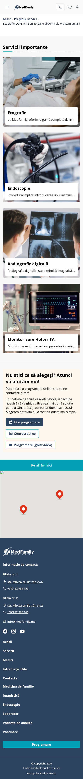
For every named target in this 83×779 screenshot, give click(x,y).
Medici (8, 660)
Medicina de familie (18, 686)
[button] (23, 510)
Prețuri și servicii (25, 19)
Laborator (11, 714)
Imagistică (11, 695)
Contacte (10, 678)
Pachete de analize (17, 723)
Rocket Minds (48, 773)
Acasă (7, 19)
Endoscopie (11, 704)
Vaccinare (10, 732)
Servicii (8, 651)
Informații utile (15, 669)
